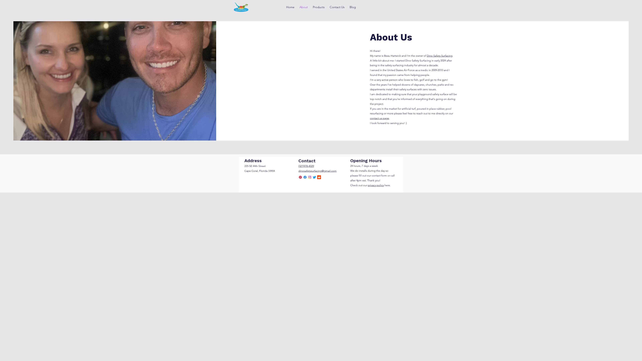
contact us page (379, 118)
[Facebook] (305, 177)
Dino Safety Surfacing (439, 55)
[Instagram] (310, 177)
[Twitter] (314, 177)
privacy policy (376, 185)
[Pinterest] (300, 177)
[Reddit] (319, 177)
